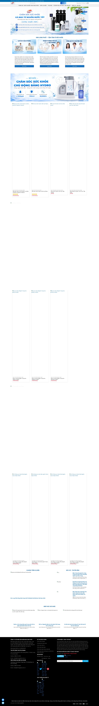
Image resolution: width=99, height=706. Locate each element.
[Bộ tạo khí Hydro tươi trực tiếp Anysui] (59, 146)
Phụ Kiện (50, 5)
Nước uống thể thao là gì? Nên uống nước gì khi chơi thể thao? (39, 625)
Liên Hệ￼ (78, 5)
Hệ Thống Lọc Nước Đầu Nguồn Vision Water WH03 (58, 562)
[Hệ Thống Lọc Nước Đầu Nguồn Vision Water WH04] (78, 517)
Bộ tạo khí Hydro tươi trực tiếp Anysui (57, 192)
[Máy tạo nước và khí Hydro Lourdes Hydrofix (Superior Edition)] (21, 146)
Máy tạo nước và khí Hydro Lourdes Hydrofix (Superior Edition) (20, 192)
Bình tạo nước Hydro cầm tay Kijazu (40, 191)
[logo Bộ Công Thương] (68, 656)
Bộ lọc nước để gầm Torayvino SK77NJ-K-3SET (57, 379)
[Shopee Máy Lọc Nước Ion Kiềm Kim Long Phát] (38, 687)
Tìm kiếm (63, 3)
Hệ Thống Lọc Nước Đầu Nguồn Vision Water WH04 (77, 562)
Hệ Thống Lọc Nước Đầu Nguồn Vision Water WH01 (20, 562)
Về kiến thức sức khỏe (59, 5)
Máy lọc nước (43, 5)
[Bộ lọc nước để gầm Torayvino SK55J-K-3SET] (21, 333)
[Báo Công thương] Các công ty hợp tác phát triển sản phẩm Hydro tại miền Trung (80, 574)
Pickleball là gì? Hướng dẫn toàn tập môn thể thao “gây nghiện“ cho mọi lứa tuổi (13, 625)
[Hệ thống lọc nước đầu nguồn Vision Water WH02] (40, 517)
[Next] (85, 21)
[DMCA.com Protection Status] (60, 656)
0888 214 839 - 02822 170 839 (70, 653)
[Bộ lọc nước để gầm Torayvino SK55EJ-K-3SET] (40, 333)
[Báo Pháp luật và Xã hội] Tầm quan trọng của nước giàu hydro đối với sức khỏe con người (80, 593)
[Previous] (13, 21)
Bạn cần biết (67, 5)
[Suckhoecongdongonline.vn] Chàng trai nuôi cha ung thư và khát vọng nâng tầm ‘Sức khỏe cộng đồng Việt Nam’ (80, 583)
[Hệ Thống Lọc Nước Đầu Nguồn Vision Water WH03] (59, 517)
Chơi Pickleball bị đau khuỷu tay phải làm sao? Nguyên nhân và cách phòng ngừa (64, 625)
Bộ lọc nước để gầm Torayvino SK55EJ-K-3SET (38, 379)
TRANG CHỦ (21, 5)
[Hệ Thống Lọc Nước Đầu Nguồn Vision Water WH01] (21, 517)
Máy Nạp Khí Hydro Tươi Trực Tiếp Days (77, 192)
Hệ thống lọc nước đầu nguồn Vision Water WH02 (40, 562)
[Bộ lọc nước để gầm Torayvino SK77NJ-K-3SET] (59, 333)
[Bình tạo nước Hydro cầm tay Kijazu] (40, 146)
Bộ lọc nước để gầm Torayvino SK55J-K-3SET (19, 379)
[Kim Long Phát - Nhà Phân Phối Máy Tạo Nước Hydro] (14, 3)
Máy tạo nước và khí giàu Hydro (31, 5)
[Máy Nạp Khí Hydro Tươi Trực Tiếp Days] (78, 146)
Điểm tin (74, 5)
